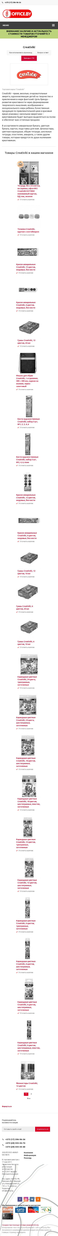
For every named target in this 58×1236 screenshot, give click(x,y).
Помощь (28, 1158)
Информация (30, 1155)
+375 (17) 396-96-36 (13, 2)
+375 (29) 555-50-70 (15, 1143)
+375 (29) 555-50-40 (15, 1147)
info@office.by (7, 1191)
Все (28, 1098)
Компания (28, 1153)
